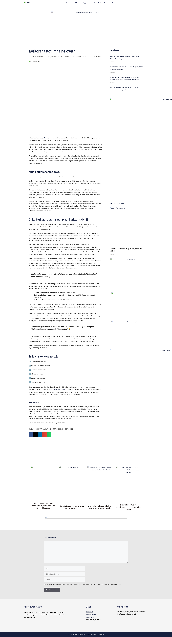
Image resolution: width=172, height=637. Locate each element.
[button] (147, 3)
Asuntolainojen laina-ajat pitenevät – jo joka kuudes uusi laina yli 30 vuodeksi (43, 505)
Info (112, 3)
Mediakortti (90, 617)
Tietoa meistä (91, 614)
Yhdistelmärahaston (60, 389)
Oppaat (86, 3)
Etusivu (68, 3)
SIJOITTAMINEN (75, 57)
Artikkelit (77, 3)
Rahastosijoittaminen (60, 57)
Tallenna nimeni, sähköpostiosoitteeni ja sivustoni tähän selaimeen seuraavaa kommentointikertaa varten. (83, 584)
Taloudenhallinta (100, 3)
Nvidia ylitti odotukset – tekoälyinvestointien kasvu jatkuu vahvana (128, 507)
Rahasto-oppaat (43, 57)
